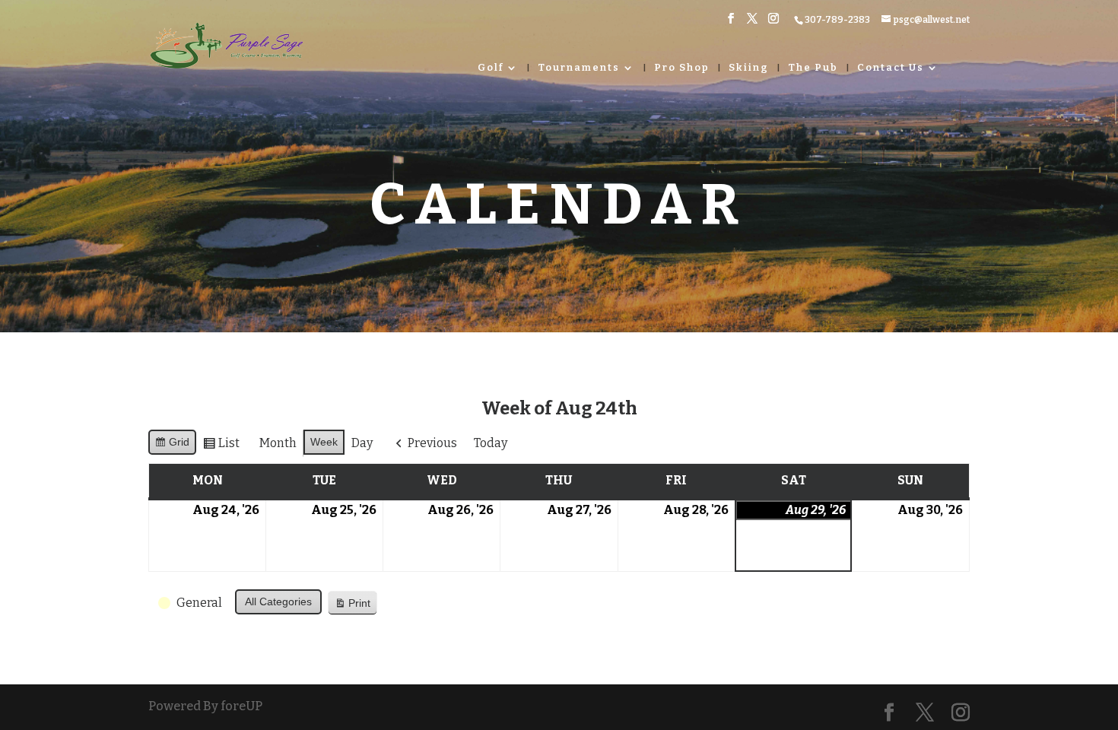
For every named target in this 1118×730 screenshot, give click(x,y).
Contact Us (890, 67)
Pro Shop (682, 67)
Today (490, 443)
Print (352, 606)
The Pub (813, 67)
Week (324, 442)
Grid (171, 445)
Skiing (749, 67)
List (221, 446)
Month (278, 443)
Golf (490, 67)
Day (362, 443)
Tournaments (579, 67)
